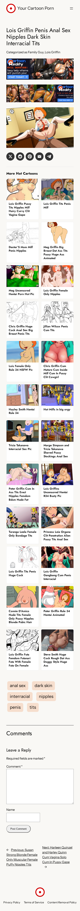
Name (10, 810)
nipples (46, 696)
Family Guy (36, 52)
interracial (20, 696)
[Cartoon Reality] (39, 78)
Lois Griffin (52, 52)
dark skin (43, 685)
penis (15, 707)
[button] (10, 156)
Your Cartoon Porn (35, 8)
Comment (14, 766)
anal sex (18, 685)
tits (33, 707)
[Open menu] (71, 8)
